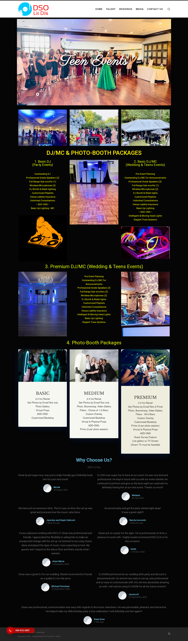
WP (29, 636)
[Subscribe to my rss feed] (169, 633)
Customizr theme (54, 636)
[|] (34, 8)
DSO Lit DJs (94, 467)
